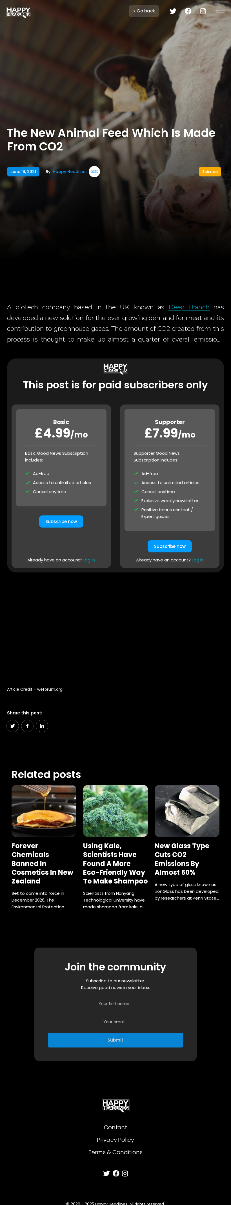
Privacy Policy (115, 1139)
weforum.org (50, 689)
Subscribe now (61, 521)
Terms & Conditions (115, 1152)
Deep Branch (189, 307)
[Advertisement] (115, 626)
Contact (115, 1127)
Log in (89, 560)
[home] (18, 11)
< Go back (144, 11)
